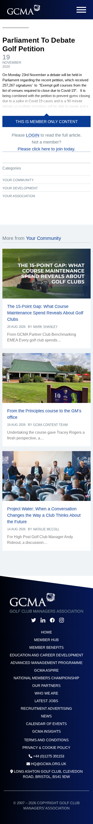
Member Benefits (46, 647)
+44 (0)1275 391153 (48, 756)
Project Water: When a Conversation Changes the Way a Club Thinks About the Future (44, 515)
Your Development (20, 188)
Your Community (18, 180)
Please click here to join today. (46, 149)
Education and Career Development (46, 655)
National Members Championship (46, 678)
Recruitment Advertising (46, 708)
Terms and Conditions (46, 740)
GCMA (23, 10)
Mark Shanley (45, 327)
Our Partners (46, 686)
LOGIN (32, 135)
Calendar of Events (46, 724)
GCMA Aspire (46, 670)
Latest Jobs (46, 701)
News (46, 716)
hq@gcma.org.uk (48, 764)
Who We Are (46, 693)
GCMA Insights (46, 731)
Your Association (18, 196)
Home (46, 632)
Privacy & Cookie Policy (46, 748)
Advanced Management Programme (46, 663)
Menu (81, 10)
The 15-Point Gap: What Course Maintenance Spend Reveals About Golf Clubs (45, 313)
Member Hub (46, 640)
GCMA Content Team (50, 425)
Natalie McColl (46, 529)
